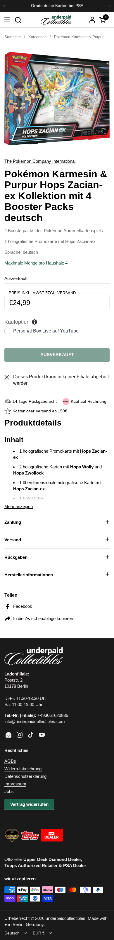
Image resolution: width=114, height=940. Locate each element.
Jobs (9, 791)
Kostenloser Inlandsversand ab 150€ (57, 5)
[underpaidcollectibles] (56, 20)
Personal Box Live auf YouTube (46, 330)
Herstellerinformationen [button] (28, 574)
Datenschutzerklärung (25, 776)
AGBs (10, 761)
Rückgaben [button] (15, 557)
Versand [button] (12, 539)
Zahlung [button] (12, 522)
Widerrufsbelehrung (23, 768)
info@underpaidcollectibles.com (34, 721)
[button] (18, 20)
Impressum (15, 783)
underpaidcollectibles (65, 918)
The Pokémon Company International (39, 161)
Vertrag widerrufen (29, 804)
